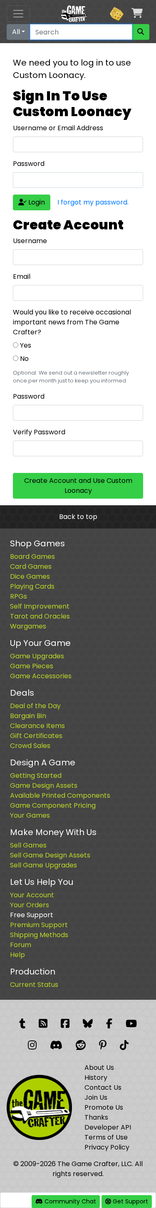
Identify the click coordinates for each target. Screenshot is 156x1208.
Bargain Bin (28, 716)
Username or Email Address (58, 128)
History (95, 1077)
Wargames (28, 626)
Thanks (96, 1117)
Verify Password (39, 432)
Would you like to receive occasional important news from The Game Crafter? (72, 322)
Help (17, 955)
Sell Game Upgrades (43, 865)
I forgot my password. (93, 202)
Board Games (32, 556)
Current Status (34, 984)
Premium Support (39, 925)
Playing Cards (32, 586)
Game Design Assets (43, 785)
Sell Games (28, 845)
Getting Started (36, 775)
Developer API (107, 1127)
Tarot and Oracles (40, 616)
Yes (24, 345)
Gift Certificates (36, 735)
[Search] (140, 32)
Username (30, 241)
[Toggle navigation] (18, 13)
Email (21, 276)
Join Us (95, 1097)
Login (36, 202)
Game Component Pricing (53, 805)
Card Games (31, 566)
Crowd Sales (30, 745)
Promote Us (103, 1107)
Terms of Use (106, 1137)
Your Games (30, 815)
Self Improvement (39, 606)
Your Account (32, 895)
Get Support (129, 1201)
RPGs (18, 596)
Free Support (31, 915)
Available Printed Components (60, 795)
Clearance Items (37, 726)
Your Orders (29, 905)
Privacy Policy (106, 1147)
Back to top (78, 516)
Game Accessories (41, 676)
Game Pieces (31, 666)
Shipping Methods (39, 935)
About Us (99, 1067)
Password (29, 163)
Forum (20, 945)
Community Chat (69, 1201)
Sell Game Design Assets (50, 855)
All (16, 32)
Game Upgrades (37, 656)
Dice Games (30, 576)
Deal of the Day (35, 706)
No (23, 358)
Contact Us (102, 1087)
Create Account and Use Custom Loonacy (78, 485)
